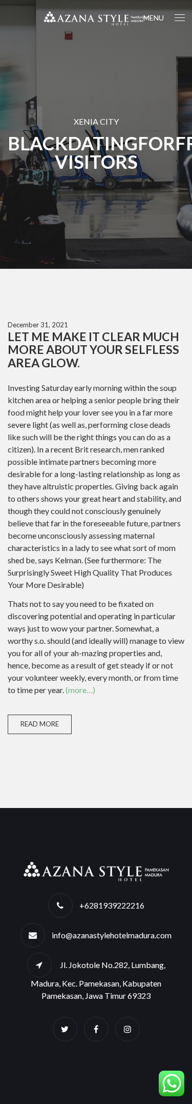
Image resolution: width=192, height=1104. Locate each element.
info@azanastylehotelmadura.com (112, 935)
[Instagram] (127, 1029)
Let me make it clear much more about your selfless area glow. (93, 349)
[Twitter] (65, 1029)
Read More (39, 724)
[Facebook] (96, 1029)
